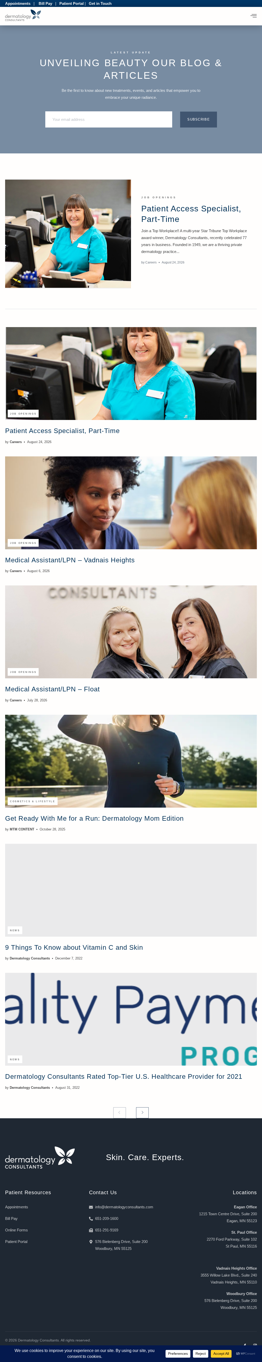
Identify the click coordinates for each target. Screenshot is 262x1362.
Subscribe (198, 119)
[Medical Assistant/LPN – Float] (131, 631)
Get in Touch (100, 3)
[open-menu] (253, 16)
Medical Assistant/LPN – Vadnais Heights (70, 560)
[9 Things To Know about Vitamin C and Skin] (131, 890)
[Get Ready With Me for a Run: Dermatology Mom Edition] (131, 761)
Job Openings (159, 197)
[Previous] (119, 1112)
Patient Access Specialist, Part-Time (62, 431)
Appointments (17, 3)
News (15, 930)
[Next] (142, 1112)
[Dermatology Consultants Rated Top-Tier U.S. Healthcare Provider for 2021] (131, 1019)
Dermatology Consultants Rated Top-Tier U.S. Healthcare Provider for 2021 (123, 1076)
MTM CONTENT (22, 829)
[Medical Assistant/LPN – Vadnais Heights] (131, 502)
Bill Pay (45, 3)
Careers (151, 262)
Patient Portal (71, 3)
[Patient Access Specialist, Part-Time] (68, 233)
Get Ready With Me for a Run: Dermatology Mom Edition (94, 818)
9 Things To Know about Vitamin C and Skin (74, 947)
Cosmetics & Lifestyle (32, 801)
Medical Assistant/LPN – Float (52, 689)
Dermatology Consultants (30, 958)
